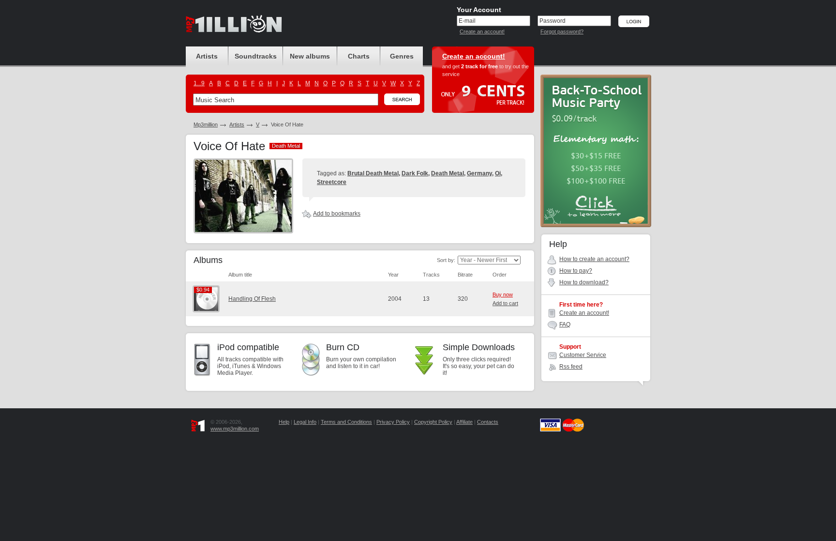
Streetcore (331, 182)
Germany (479, 173)
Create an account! (482, 31)
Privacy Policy (393, 422)
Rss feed (570, 366)
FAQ (564, 324)
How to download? (584, 282)
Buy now (503, 294)
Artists (236, 124)
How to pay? (575, 270)
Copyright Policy (433, 422)
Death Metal (447, 173)
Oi (498, 173)
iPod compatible (248, 347)
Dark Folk (415, 173)
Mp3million (206, 124)
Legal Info (305, 422)
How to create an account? (594, 259)
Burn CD (342, 347)
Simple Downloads (479, 347)
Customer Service (582, 355)
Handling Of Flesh (252, 298)
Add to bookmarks (336, 213)
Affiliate (464, 422)
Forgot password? (561, 31)
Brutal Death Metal (373, 173)
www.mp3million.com (234, 429)
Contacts (487, 422)
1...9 (199, 83)
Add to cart (505, 303)
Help (284, 422)
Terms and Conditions (346, 422)
